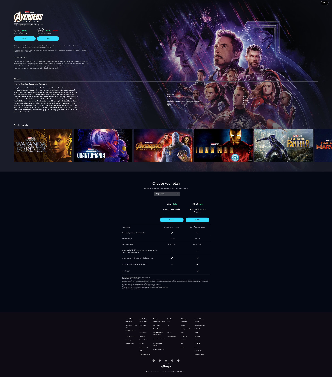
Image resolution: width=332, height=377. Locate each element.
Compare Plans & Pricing (158, 349)
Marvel (168, 329)
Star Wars (169, 332)
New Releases (142, 329)
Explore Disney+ (143, 321)
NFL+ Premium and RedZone (157, 344)
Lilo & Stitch (197, 336)
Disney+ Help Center (163, 287)
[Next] (328, 145)
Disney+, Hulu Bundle (158, 329)
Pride (182, 343)
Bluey (196, 339)
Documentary (184, 339)
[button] (145, 319)
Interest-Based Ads (130, 343)
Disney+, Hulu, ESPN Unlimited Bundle (158, 333)
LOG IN (324, 3)
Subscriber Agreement (130, 336)
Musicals (183, 325)
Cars (196, 347)
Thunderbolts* (198, 343)
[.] (154, 360)
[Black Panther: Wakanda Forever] (43, 145)
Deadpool (197, 321)
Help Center (142, 336)
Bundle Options (156, 325)
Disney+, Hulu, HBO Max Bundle (158, 339)
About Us (141, 343)
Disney (168, 321)
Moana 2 (196, 332)
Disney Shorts (184, 336)
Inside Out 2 (197, 329)
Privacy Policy (129, 321)
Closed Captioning (143, 347)
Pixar (168, 325)
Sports (182, 332)
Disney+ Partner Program (145, 354)
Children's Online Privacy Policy (131, 326)
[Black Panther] (283, 145)
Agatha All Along (198, 350)
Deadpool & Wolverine (200, 325)
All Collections (184, 321)
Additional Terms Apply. (26, 51)
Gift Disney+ (142, 350)
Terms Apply (125, 277)
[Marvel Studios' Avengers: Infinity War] (163, 145)
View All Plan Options (20, 57)
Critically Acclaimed (185, 329)
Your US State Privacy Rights (130, 331)
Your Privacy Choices (130, 340)
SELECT (24, 38)
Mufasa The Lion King (199, 354)
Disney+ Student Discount (159, 321)
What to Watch (142, 332)
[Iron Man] (223, 145)
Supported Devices (143, 339)
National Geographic (171, 336)
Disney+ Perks (142, 325)
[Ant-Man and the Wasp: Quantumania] (103, 145)
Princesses (183, 347)
